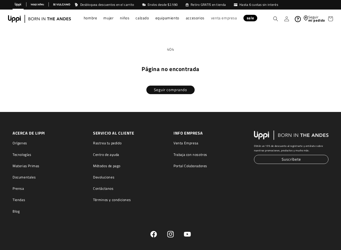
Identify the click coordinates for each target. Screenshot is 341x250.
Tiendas (19, 199)
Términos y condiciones (112, 199)
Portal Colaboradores (190, 165)
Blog (16, 211)
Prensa (18, 188)
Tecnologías (22, 154)
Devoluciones (103, 177)
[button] (91, 19)
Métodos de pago (106, 165)
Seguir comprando (170, 90)
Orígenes (20, 143)
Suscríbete (291, 159)
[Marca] (18, 5)
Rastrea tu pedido (107, 143)
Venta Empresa (186, 143)
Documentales (24, 177)
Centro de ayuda (106, 154)
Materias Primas (26, 165)
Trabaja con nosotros (190, 154)
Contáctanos (103, 188)
